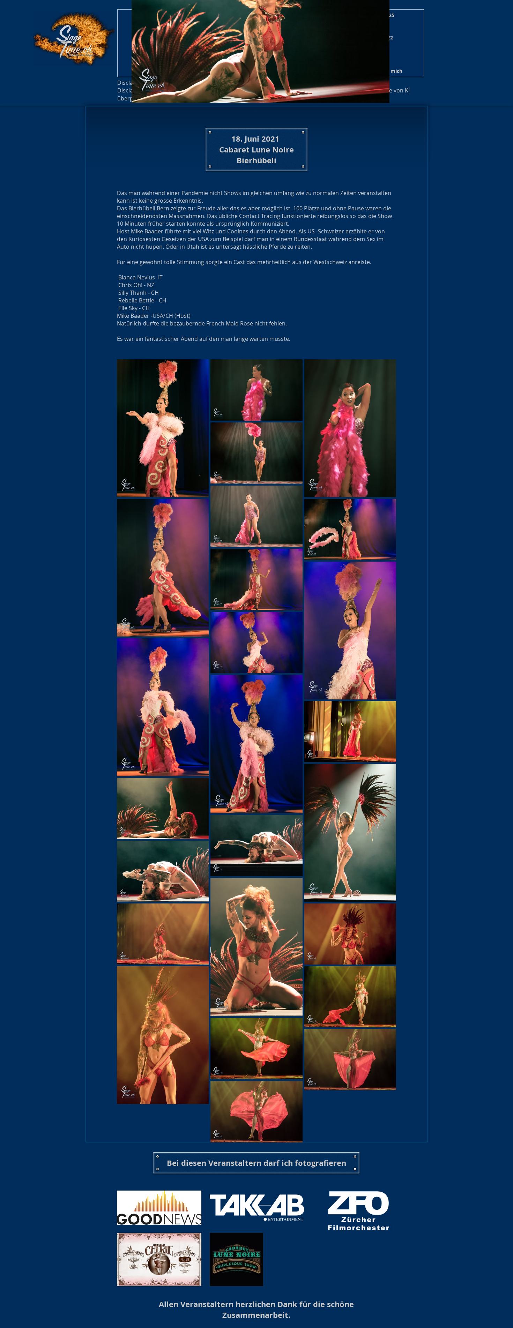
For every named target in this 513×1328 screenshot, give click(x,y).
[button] (390, 71)
